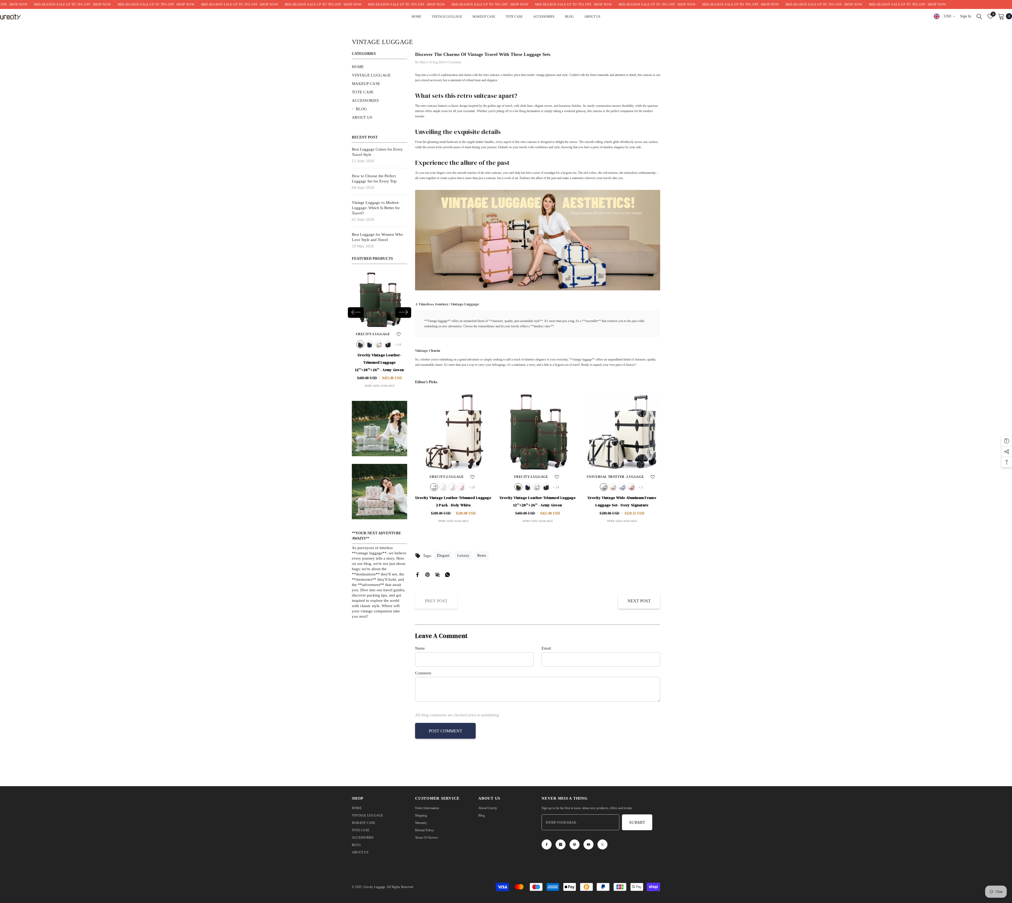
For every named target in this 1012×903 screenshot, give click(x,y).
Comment (423, 673)
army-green (518, 487)
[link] (379, 428)
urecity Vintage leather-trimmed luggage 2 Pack (379, 362)
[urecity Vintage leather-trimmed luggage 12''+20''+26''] (537, 431)
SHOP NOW (51, 4)
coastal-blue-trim (622, 487)
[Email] (437, 574)
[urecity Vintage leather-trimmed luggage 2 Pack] (379, 299)
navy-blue (528, 487)
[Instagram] (561, 844)
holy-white (360, 344)
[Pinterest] (427, 574)
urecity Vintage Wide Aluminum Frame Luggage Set (622, 501)
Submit (637, 822)
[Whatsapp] (447, 574)
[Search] (979, 16)
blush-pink (631, 487)
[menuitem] (379, 67)
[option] (379, 331)
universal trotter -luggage (615, 477)
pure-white (369, 344)
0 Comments (453, 62)
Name (420, 648)
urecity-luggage (373, 334)
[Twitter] (602, 844)
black (546, 487)
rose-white (379, 344)
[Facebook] (417, 574)
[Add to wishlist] (398, 334)
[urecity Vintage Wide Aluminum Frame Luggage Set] (622, 431)
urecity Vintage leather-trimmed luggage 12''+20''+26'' (538, 501)
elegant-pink (388, 344)
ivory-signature (604, 487)
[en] (937, 16)
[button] (403, 312)
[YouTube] (588, 844)
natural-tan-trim (613, 487)
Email (546, 648)
